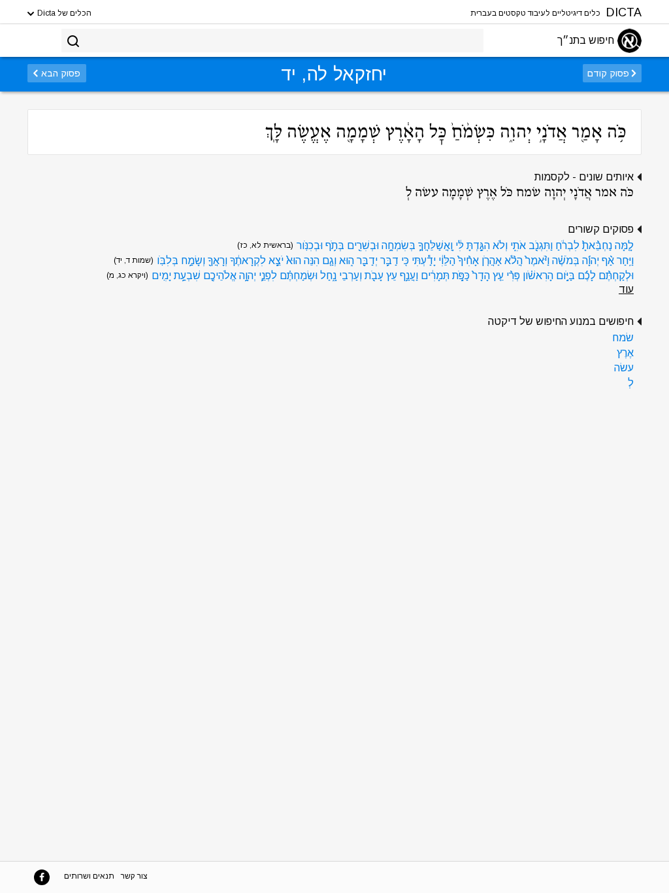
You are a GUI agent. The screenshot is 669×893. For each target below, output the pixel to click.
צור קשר (134, 876)
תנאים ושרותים (89, 876)
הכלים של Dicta (63, 13)
